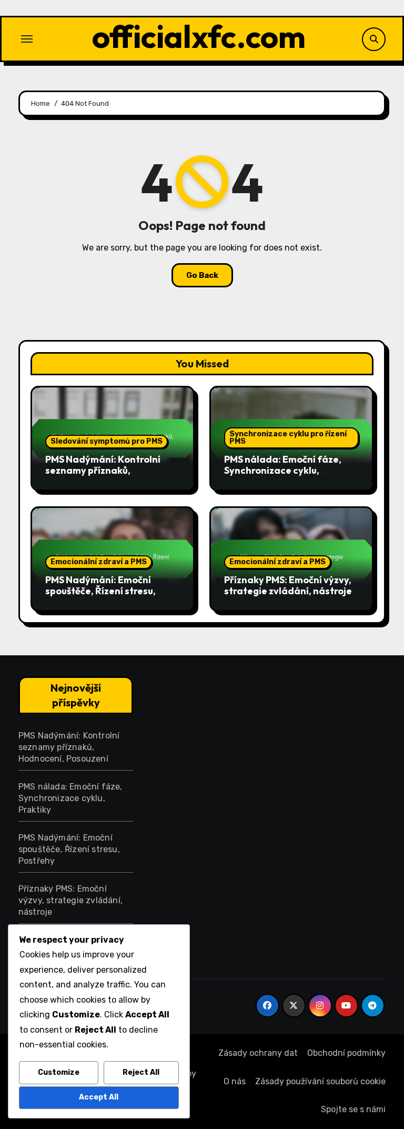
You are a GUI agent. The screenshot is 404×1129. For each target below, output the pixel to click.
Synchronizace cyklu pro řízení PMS (288, 437)
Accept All (98, 1097)
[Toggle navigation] (26, 39)
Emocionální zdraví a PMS (98, 561)
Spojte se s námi (353, 1109)
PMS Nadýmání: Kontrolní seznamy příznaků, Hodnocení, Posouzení (102, 470)
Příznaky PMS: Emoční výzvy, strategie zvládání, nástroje (288, 585)
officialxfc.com (199, 36)
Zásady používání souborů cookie (320, 1081)
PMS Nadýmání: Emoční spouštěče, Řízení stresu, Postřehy (100, 591)
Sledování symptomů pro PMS (106, 441)
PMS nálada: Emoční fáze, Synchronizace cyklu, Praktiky (282, 470)
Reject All (141, 1072)
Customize (58, 1072)
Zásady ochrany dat (258, 1053)
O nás (235, 1081)
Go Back (202, 275)
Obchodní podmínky (346, 1053)
